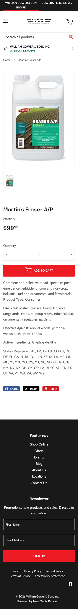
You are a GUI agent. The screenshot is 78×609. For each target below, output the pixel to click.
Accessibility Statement (50, 576)
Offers (39, 451)
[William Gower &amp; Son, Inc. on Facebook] (71, 584)
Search (16, 571)
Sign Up (39, 556)
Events (39, 457)
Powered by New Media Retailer (37, 601)
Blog (39, 464)
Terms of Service (20, 576)
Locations (39, 476)
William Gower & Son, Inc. (42, 596)
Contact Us (39, 483)
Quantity (9, 246)
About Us (39, 470)
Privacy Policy (33, 571)
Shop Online (39, 444)
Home (7, 60)
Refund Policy (54, 571)
